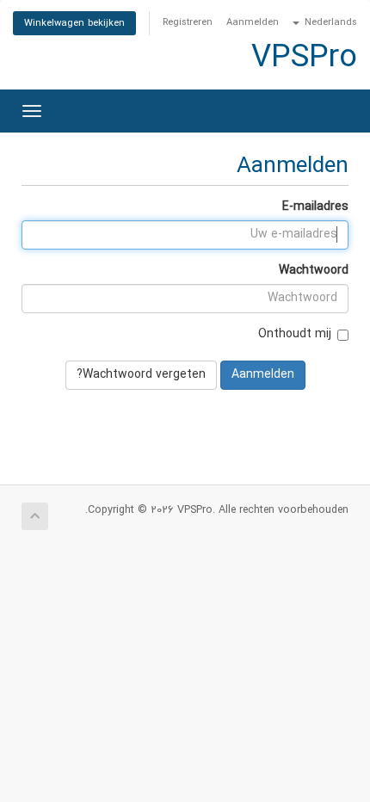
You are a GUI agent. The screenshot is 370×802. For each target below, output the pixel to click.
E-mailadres (315, 207)
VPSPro (304, 58)
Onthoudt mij (294, 334)
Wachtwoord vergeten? (141, 375)
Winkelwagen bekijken (74, 23)
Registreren (188, 22)
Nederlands (329, 22)
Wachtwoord (313, 270)
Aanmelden (252, 22)
